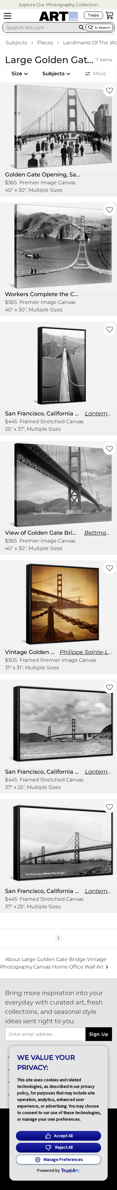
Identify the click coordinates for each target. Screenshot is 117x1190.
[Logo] (58, 16)
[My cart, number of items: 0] (110, 15)
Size (17, 74)
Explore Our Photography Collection (58, 4)
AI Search (102, 28)
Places (45, 43)
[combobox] (40, 27)
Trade (93, 15)
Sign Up (98, 1034)
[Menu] (7, 16)
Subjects (16, 43)
